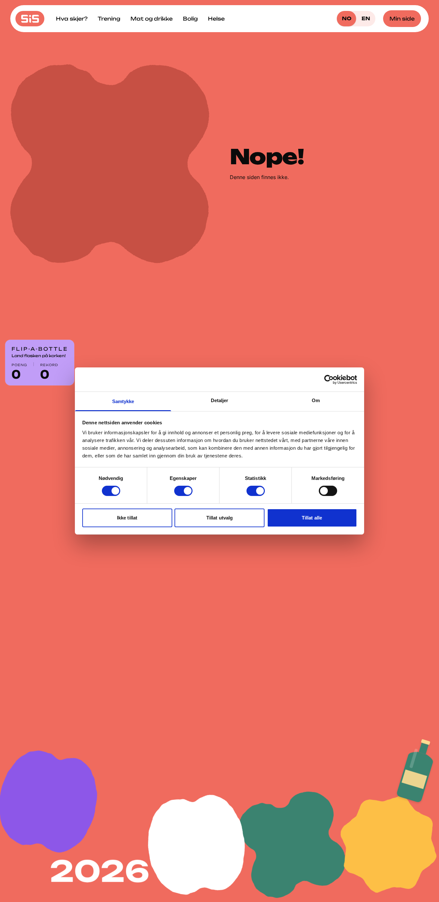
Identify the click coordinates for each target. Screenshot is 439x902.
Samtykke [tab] (123, 401)
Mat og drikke (151, 18)
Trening (109, 18)
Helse (216, 18)
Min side (402, 18)
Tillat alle (312, 517)
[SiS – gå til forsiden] (29, 18)
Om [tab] (316, 400)
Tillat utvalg (219, 517)
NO (346, 18)
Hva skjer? (71, 18)
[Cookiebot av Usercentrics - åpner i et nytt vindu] (329, 379)
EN (366, 18)
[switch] (183, 491)
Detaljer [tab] (219, 400)
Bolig (190, 18)
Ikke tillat (127, 517)
